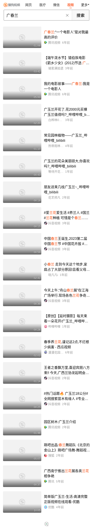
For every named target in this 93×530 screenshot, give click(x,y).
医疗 (42, 5)
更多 (84, 5)
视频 (70, 5)
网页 (28, 5)
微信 (56, 5)
